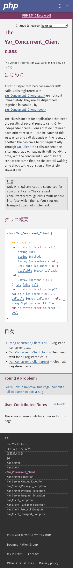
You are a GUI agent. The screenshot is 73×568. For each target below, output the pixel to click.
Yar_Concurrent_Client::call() (25, 95)
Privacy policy (48, 563)
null (35, 284)
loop (50, 289)
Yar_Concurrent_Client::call (28, 343)
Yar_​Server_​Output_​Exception (25, 481)
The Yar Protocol (17, 444)
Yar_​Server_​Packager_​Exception (26, 486)
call (50, 247)
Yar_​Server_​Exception (20, 477)
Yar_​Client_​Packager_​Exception (26, 505)
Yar (7, 437)
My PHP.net (15, 554)
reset (51, 308)
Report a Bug (34, 392)
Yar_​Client (13, 467)
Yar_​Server (13, 463)
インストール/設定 (18, 449)
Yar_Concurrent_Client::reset (29, 362)
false (26, 284)
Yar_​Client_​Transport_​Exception (26, 514)
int (18, 284)
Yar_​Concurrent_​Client (21, 472)
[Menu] (67, 6)
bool (54, 303)
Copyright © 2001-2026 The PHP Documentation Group (29, 539)
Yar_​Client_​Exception (20, 500)
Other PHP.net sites (20, 563)
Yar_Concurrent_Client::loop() (25, 109)
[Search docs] (60, 6)
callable (25, 266)
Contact (33, 554)
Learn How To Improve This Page (27, 387)
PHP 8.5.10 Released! (36, 15)
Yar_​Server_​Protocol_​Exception (26, 491)
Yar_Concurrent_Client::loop (28, 352)
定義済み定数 (15, 453)
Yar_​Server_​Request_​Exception (26, 495)
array (23, 261)
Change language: (28, 25)
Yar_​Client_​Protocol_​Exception (25, 509)
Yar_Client (24, 147)
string (22, 252)
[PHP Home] (11, 6)
